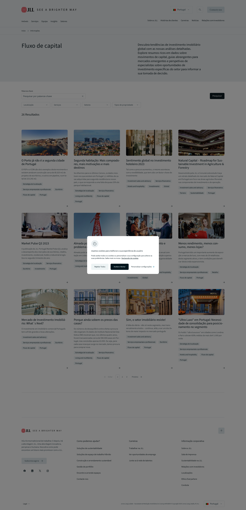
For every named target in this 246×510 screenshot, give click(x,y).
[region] (123, 255)
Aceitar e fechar (119, 266)
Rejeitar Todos (99, 266)
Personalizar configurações (143, 266)
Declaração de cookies (129, 258)
